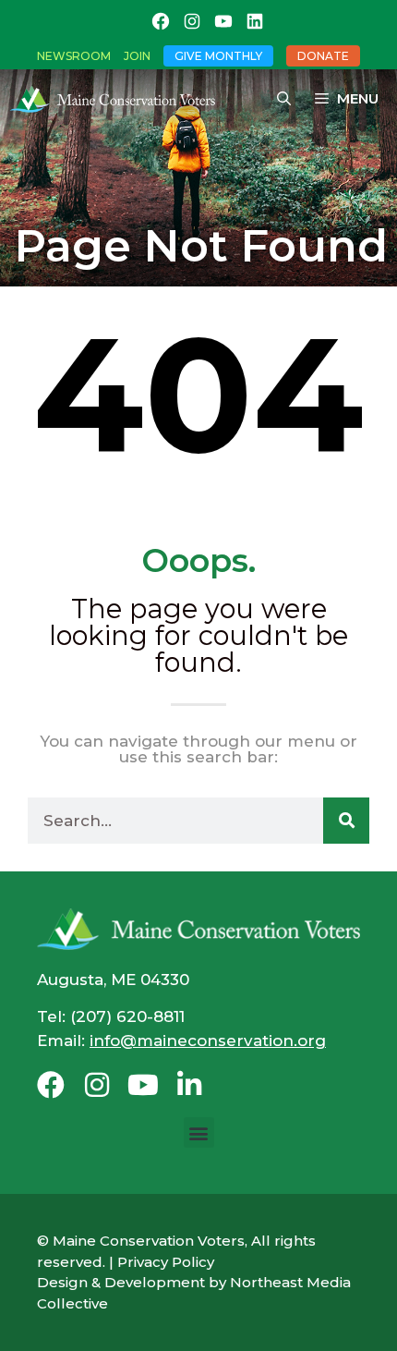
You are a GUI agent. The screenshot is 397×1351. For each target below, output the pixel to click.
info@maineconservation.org (208, 1040)
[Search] (346, 820)
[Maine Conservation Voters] (117, 99)
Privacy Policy (165, 1262)
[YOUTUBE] (223, 21)
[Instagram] (97, 1085)
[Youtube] (143, 1085)
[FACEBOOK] (160, 21)
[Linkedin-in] (189, 1085)
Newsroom (74, 56)
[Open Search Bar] (284, 98)
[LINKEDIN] (255, 21)
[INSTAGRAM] (192, 21)
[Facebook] (51, 1085)
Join (137, 56)
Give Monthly (218, 56)
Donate (323, 56)
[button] (199, 1132)
